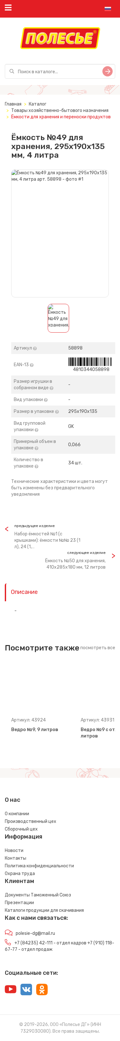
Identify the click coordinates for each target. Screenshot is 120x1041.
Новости (14, 850)
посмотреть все (97, 648)
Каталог (37, 104)
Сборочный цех (21, 829)
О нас (12, 799)
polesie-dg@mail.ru (35, 933)
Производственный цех (30, 821)
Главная (13, 104)
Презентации (19, 902)
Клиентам (19, 881)
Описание (24, 591)
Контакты (15, 858)
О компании (17, 813)
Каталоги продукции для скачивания (44, 910)
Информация (23, 836)
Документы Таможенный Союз (38, 895)
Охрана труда (20, 873)
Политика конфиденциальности (39, 866)
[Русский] (107, 9)
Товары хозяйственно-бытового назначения (59, 110)
